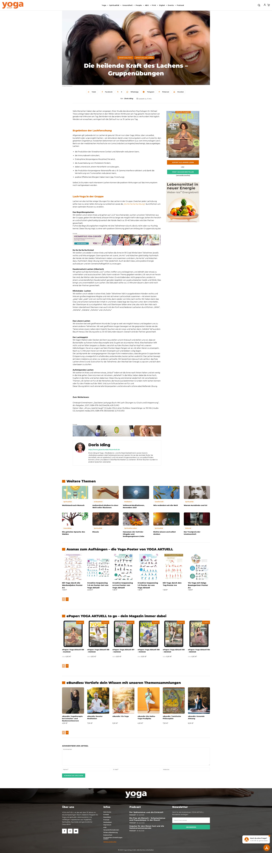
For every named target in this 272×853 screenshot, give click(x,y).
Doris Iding (128, 98)
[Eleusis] (105, 519)
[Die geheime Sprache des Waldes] (75, 519)
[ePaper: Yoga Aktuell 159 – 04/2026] (73, 634)
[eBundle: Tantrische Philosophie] (174, 700)
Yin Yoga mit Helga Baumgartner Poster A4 (198, 585)
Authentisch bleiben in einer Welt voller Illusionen (105, 506)
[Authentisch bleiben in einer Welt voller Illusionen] (105, 492)
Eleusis (95, 532)
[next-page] (67, 599)
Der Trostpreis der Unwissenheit (192, 533)
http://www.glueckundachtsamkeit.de (104, 450)
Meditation (128, 501)
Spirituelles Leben (144, 58)
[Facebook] (64, 831)
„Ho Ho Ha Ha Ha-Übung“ (134, 204)
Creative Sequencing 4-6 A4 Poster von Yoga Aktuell (122, 585)
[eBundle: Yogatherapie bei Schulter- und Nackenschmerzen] (73, 700)
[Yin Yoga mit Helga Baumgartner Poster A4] (199, 567)
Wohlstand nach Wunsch (73, 505)
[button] (259, 5)
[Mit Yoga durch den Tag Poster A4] (174, 567)
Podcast (132, 815)
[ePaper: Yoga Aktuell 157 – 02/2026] (123, 634)
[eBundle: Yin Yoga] (123, 700)
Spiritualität (125, 58)
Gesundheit (67, 528)
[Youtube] (76, 831)
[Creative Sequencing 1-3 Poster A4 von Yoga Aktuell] (149, 567)
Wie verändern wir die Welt (165, 505)
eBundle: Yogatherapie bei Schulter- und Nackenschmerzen (72, 718)
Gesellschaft (159, 501)
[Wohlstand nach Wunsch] (75, 492)
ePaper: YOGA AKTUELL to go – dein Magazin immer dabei (116, 616)
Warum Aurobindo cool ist (195, 505)
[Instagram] (70, 831)
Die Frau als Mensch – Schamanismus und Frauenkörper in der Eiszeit (147, 819)
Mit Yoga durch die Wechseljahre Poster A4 (72, 585)
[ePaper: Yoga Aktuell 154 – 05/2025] (199, 634)
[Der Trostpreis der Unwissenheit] (197, 519)
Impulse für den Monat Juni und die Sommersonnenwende (146, 827)
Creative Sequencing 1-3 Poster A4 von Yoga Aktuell (148, 585)
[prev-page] (63, 599)
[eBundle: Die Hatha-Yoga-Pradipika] (149, 700)
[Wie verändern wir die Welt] (166, 492)
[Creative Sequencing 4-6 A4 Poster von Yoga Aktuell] (123, 567)
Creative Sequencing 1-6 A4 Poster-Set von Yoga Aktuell (97, 585)
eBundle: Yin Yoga (120, 716)
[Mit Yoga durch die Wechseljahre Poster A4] (73, 567)
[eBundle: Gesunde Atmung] (199, 700)
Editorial (188, 528)
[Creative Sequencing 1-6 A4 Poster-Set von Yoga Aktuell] (98, 567)
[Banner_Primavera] (117, 239)
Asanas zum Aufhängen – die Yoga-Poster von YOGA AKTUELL (120, 549)
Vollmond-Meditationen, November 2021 (133, 506)
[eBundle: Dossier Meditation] (98, 700)
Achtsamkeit (98, 501)
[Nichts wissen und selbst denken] (166, 519)
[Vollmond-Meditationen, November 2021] (136, 492)
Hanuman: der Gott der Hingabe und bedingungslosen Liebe (133, 534)
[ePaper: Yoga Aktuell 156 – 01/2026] (149, 634)
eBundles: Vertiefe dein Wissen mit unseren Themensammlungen (124, 682)
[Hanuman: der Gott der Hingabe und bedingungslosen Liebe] (136, 519)
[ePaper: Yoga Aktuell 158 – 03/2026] (98, 634)
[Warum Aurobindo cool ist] (197, 492)
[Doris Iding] (80, 453)
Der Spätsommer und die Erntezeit (146, 812)
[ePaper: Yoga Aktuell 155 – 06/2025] (174, 634)
